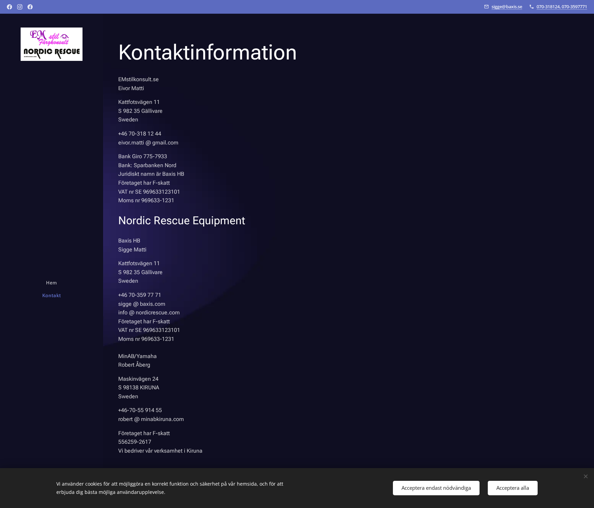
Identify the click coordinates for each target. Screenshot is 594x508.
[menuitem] (51, 283)
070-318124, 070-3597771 (562, 6)
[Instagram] (19, 7)
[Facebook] (9, 7)
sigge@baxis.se (507, 6)
